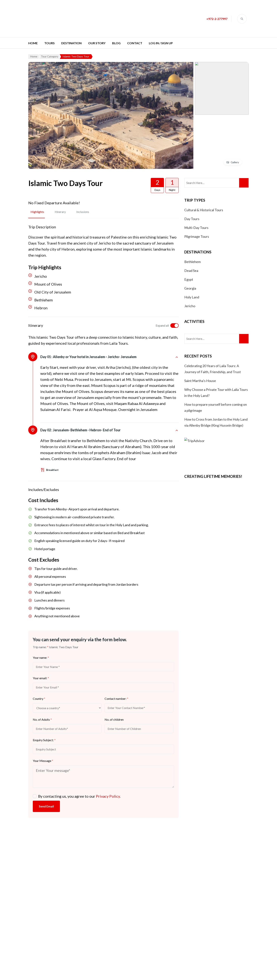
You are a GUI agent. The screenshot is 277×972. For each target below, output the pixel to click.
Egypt (188, 279)
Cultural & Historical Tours (203, 210)
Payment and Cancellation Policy (127, 899)
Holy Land (191, 297)
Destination (71, 43)
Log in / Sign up (161, 43)
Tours (49, 43)
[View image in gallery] (222, 65)
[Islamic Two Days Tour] (110, 65)
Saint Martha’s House (200, 381)
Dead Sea (191, 270)
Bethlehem (192, 262)
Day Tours (191, 219)
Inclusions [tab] (82, 211)
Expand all (162, 325)
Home (33, 43)
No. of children (114, 719)
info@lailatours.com (203, 876)
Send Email (46, 806)
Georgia (190, 288)
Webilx (152, 965)
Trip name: (40, 647)
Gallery (235, 162)
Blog (116, 43)
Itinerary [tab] (60, 211)
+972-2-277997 (216, 19)
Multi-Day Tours (196, 228)
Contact (134, 43)
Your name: (41, 657)
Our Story (97, 43)
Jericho (189, 306)
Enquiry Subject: (44, 740)
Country (39, 698)
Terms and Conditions (119, 911)
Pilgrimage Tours (196, 236)
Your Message (43, 760)
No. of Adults (42, 719)
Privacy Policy (108, 796)
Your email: (41, 678)
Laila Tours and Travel (111, 965)
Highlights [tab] (37, 211)
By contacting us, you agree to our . (79, 796)
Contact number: (116, 698)
